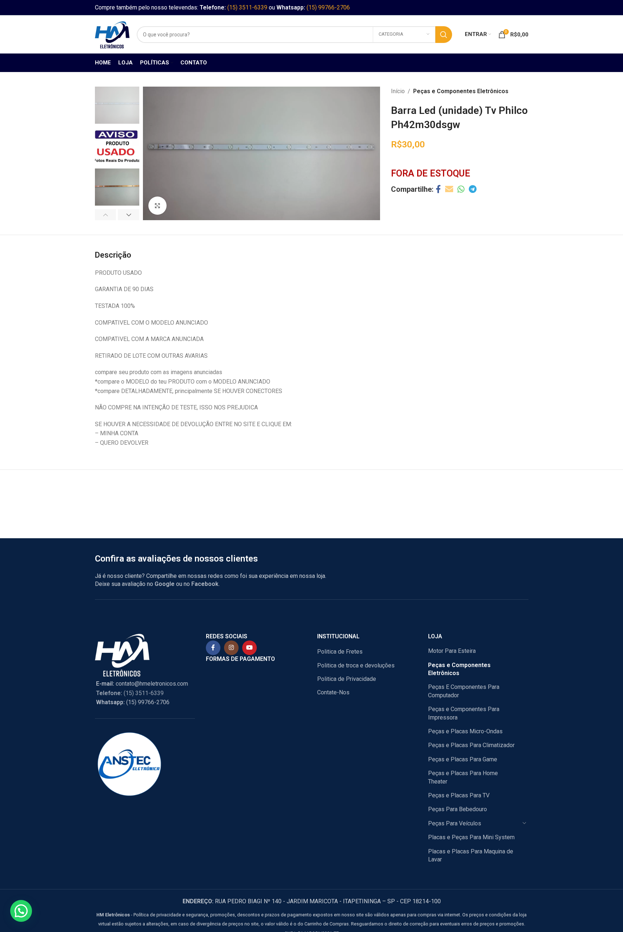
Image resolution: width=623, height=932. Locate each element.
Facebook (205, 583)
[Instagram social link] (231, 647)
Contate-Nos (333, 692)
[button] (105, 214)
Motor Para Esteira (452, 650)
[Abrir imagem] (157, 206)
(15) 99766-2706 (328, 7)
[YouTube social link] (249, 647)
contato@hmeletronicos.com (142, 683)
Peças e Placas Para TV (459, 795)
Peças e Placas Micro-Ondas (465, 731)
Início (398, 91)
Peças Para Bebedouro (457, 809)
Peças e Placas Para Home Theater (463, 777)
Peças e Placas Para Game (462, 759)
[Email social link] (449, 189)
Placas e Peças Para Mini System (471, 837)
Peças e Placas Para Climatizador (471, 745)
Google (165, 583)
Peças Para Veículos (454, 823)
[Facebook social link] (438, 189)
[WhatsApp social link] (461, 189)
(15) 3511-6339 (247, 7)
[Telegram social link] (473, 189)
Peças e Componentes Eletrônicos (460, 91)
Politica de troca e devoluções (356, 665)
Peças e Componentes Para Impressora (463, 713)
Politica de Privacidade (346, 678)
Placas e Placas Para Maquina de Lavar (470, 855)
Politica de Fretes (340, 651)
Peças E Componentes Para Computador (463, 690)
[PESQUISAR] (443, 34)
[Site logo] (112, 34)
